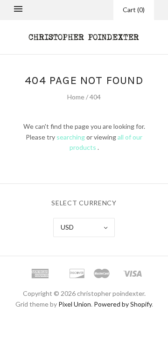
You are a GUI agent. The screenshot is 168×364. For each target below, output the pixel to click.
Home (75, 97)
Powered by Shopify (123, 304)
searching (70, 137)
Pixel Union (74, 304)
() (134, 10)
